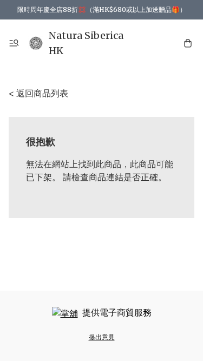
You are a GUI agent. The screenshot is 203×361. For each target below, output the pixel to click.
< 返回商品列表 (38, 93)
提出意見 (102, 337)
